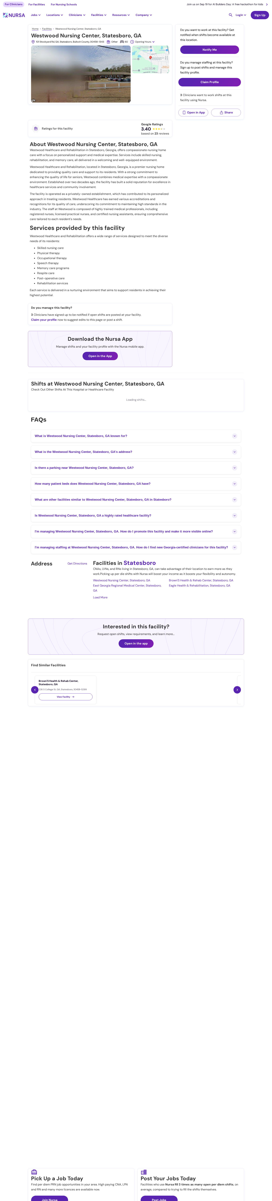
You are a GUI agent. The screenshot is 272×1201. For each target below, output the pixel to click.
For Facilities (36, 4)
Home (35, 28)
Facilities (47, 28)
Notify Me (210, 50)
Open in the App (100, 356)
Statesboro (140, 563)
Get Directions (77, 563)
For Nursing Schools (64, 4)
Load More (100, 597)
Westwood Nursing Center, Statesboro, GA (121, 580)
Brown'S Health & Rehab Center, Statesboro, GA (201, 580)
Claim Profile (210, 82)
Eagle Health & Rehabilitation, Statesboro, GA (199, 585)
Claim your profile (44, 320)
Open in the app (136, 643)
